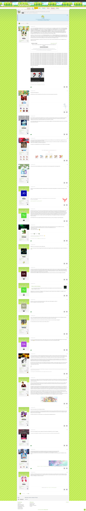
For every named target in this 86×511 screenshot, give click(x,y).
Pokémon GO (21, 499)
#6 (67, 186)
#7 (67, 208)
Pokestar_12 (39, 238)
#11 (67, 283)
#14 (67, 337)
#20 (67, 472)
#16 (67, 377)
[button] (67, 15)
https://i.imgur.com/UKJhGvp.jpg (51, 487)
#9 (67, 244)
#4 (67, 138)
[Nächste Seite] (27, 23)
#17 (67, 407)
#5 (67, 164)
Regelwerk (38, 466)
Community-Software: (43, 509)
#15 (67, 353)
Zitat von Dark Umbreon (35, 286)
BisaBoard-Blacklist (50, 466)
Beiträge (20, 41)
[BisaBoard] (43, 4)
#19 (67, 449)
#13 (67, 315)
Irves (25, 12)
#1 (67, 26)
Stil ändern (67, 502)
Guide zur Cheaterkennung (44, 466)
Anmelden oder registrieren (21, 0)
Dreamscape (39, 84)
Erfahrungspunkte (21, 40)
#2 (67, 90)
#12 (67, 299)
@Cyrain (32, 248)
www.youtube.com (53, 43)
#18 (67, 429)
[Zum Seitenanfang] (85, 510)
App (18, 499)
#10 (67, 267)
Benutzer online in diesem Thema (31, 497)
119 (26, 23)
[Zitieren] (67, 87)
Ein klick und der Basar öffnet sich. (35, 236)
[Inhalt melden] (64, 87)
